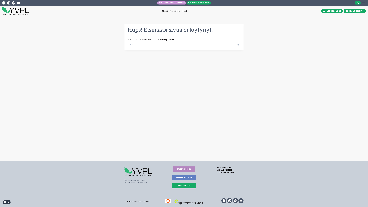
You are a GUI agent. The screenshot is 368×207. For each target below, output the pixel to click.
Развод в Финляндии (225, 170)
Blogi (184, 11)
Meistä (165, 11)
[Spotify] (235, 200)
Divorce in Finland (224, 168)
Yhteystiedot (175, 11)
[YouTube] (241, 200)
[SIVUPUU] (363, 3)
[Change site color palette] (7, 202)
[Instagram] (229, 200)
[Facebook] (223, 200)
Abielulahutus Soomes (226, 172)
